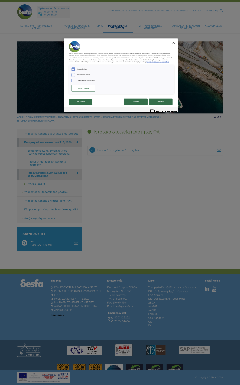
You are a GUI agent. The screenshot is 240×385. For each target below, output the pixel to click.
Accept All (160, 101)
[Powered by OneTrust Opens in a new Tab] (162, 110)
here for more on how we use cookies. (158, 62)
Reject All (136, 101)
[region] (121, 75)
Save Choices (81, 101)
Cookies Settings (83, 88)
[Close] (173, 43)
